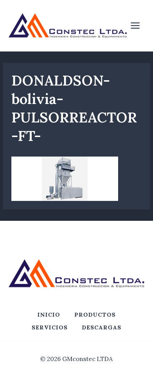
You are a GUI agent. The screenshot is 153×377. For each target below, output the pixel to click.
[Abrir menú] (139, 25)
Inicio (48, 314)
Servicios (50, 327)
